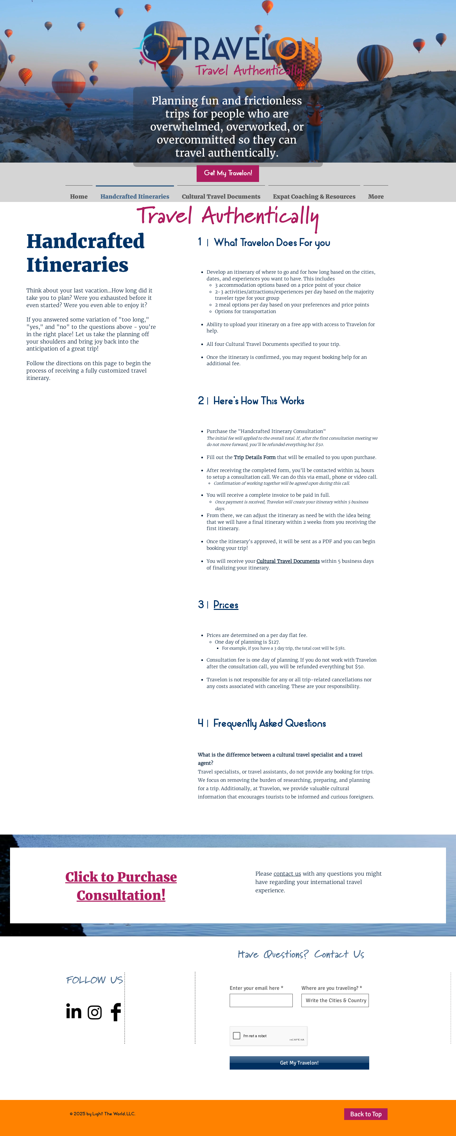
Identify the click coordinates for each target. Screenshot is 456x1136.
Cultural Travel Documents (288, 561)
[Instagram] (94, 1012)
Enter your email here (254, 988)
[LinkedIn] (73, 1012)
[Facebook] (115, 1012)
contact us (287, 873)
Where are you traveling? (329, 988)
